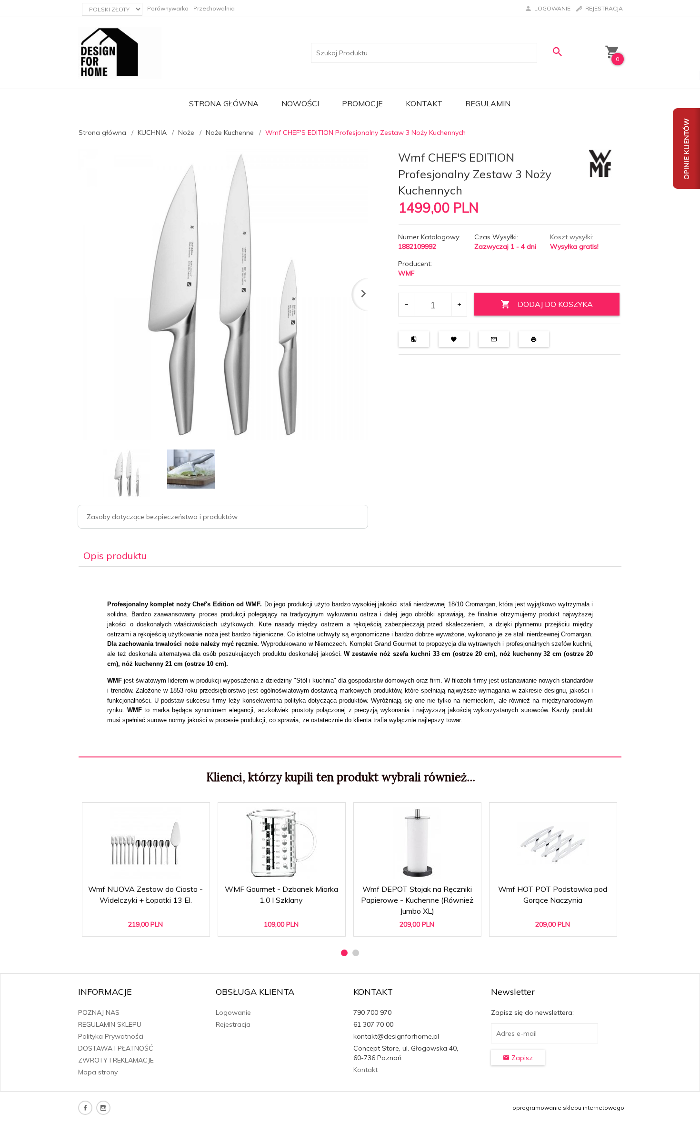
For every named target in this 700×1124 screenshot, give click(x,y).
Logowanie (233, 1012)
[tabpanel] (350, 662)
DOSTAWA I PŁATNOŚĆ (115, 1048)
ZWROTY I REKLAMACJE (116, 1060)
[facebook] (85, 1108)
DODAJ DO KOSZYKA (555, 304)
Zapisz (521, 1057)
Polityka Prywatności (110, 1036)
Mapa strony (98, 1072)
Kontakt (424, 103)
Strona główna (224, 103)
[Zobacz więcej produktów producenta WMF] (600, 163)
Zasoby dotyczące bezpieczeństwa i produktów (162, 516)
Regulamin (487, 103)
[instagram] (103, 1108)
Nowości (300, 103)
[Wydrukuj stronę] (534, 339)
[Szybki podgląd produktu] (149, 814)
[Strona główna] (119, 52)
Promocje (362, 103)
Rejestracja (233, 1024)
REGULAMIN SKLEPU (109, 1024)
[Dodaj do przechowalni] (454, 339)
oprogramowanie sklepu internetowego (568, 1107)
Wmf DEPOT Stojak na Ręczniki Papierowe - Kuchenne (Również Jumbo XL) (417, 897)
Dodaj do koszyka (149, 924)
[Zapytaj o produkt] (494, 339)
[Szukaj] (557, 52)
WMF (406, 273)
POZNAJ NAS (99, 1012)
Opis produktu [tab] (115, 556)
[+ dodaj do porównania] (414, 339)
